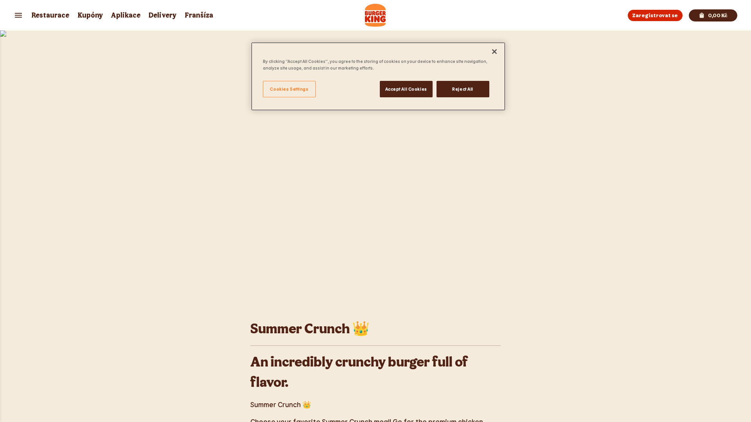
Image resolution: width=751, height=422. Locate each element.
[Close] (494, 51)
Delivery (162, 15)
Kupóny (90, 15)
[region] (378, 76)
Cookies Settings (289, 88)
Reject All (462, 88)
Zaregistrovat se (655, 15)
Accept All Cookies (406, 88)
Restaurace (50, 15)
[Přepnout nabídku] (18, 15)
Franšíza (199, 15)
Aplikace (125, 15)
